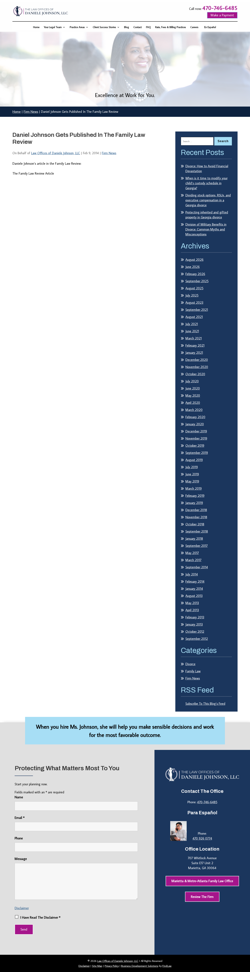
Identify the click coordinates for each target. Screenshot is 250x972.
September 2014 (196, 567)
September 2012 (196, 639)
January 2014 (194, 589)
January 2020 (194, 424)
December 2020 (196, 360)
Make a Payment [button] (222, 15)
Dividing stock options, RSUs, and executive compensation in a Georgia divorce (208, 200)
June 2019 (192, 474)
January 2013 (194, 624)
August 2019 (194, 460)
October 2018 (194, 524)
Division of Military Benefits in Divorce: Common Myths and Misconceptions (205, 229)
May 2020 (192, 395)
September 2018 (196, 531)
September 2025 (196, 281)
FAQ (148, 27)
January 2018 (194, 538)
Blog (126, 27)
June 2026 (192, 267)
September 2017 (196, 546)
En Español (210, 27)
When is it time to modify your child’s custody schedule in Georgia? (206, 183)
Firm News (109, 153)
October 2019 (194, 445)
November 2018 (196, 517)
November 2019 (196, 438)
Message (21, 859)
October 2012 (194, 631)
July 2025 (191, 295)
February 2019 (194, 496)
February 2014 (194, 581)
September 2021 (196, 310)
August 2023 (194, 302)
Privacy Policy (112, 966)
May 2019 (192, 481)
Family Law (193, 671)
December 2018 (196, 510)
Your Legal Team (53, 27)
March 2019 (193, 488)
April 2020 (192, 403)
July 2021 (191, 324)
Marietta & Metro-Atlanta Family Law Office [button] (202, 881)
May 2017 (192, 553)
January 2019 (194, 503)
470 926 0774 (202, 838)
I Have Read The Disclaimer (40, 917)
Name (19, 797)
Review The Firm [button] (202, 897)
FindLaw (166, 966)
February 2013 (194, 617)
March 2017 (193, 560)
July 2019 (191, 467)
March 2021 (193, 338)
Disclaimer (22, 908)
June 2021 (192, 331)
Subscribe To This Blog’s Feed (205, 703)
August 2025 (194, 288)
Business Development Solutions (139, 966)
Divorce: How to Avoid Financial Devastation (206, 168)
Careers (194, 27)
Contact (137, 27)
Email (20, 818)
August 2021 (194, 317)
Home (36, 27)
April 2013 (192, 610)
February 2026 (195, 274)
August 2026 (194, 259)
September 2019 (196, 453)
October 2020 (195, 374)
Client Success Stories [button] (104, 27)
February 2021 (194, 345)
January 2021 (194, 352)
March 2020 (194, 410)
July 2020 (192, 381)
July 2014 (191, 574)
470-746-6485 (220, 7)
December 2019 (196, 431)
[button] (246, 945)
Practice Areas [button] (77, 27)
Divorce (190, 664)
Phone (19, 838)
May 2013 (192, 603)
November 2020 (196, 367)
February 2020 (195, 417)
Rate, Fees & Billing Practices (170, 27)
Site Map (97, 966)
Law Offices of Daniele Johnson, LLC (55, 153)
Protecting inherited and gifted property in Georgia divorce (206, 214)
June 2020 (192, 388)
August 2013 (194, 596)
